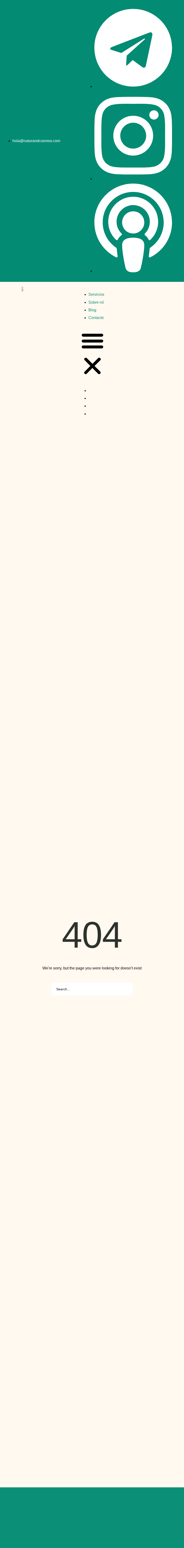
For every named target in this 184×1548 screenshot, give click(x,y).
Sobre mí (96, 302)
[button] (92, 354)
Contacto (96, 318)
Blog (92, 310)
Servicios (96, 294)
